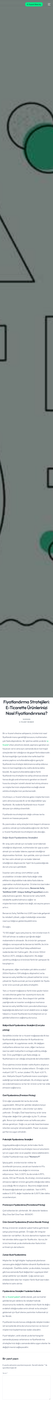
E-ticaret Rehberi (26, 722)
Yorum (5, 1373)
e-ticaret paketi (13, 1297)
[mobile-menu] (47, 4)
